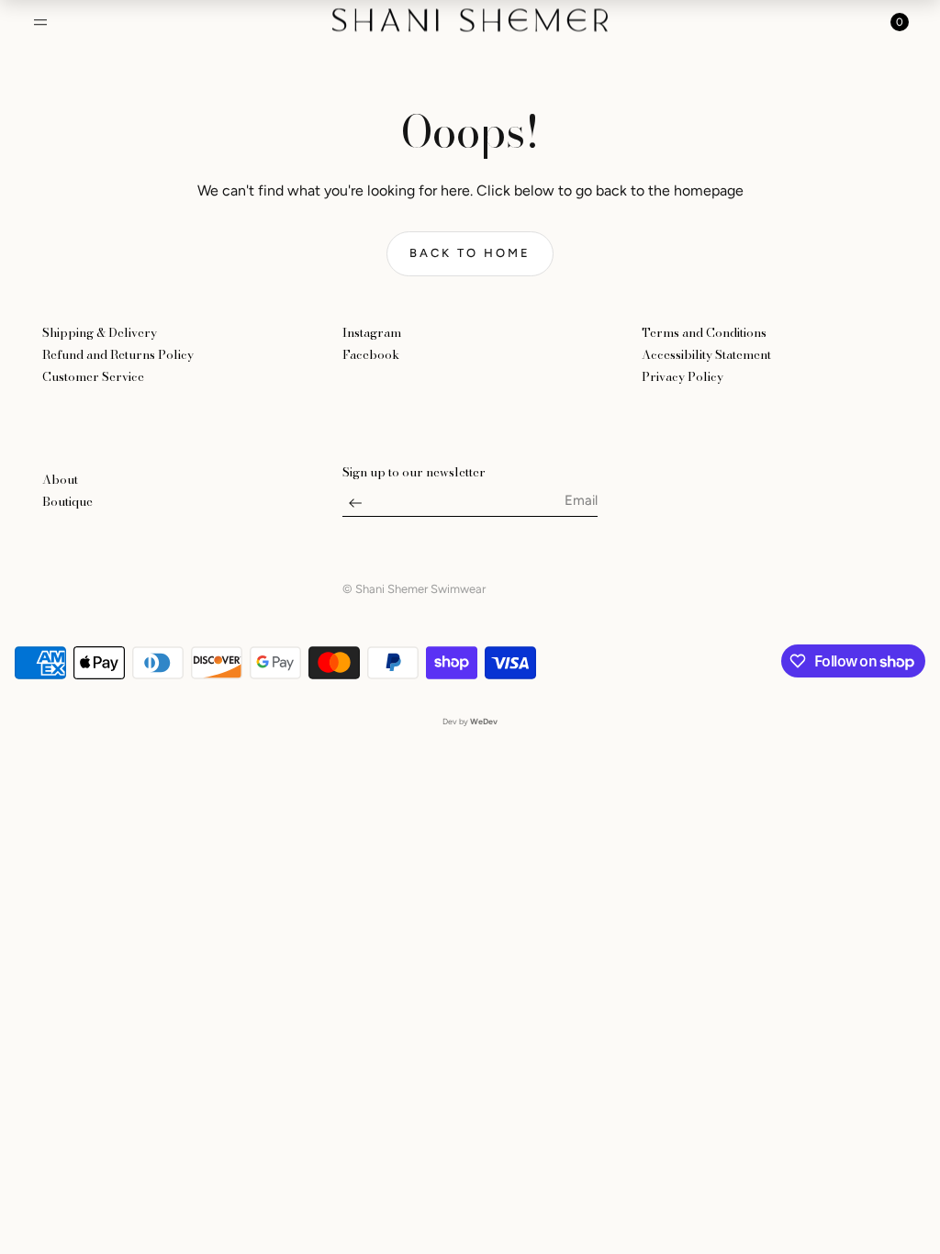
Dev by (470, 721)
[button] (40, 22)
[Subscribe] (355, 508)
